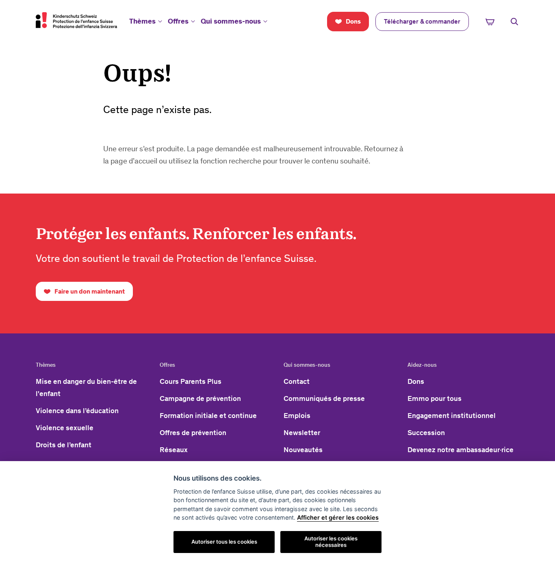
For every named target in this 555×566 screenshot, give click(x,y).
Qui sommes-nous (231, 21)
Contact (297, 381)
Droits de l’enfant (63, 444)
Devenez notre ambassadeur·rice (461, 449)
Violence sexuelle (64, 427)
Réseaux (174, 449)
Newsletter (302, 432)
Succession (426, 432)
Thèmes (142, 21)
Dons (416, 381)
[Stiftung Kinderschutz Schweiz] (76, 20)
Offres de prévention (193, 432)
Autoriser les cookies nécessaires (331, 541)
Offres (178, 21)
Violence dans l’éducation (77, 410)
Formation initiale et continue (208, 415)
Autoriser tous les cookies (224, 541)
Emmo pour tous (435, 398)
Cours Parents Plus (190, 381)
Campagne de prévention (200, 398)
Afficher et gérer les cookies (338, 517)
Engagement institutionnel (452, 415)
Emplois (297, 415)
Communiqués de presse (324, 398)
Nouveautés (303, 449)
